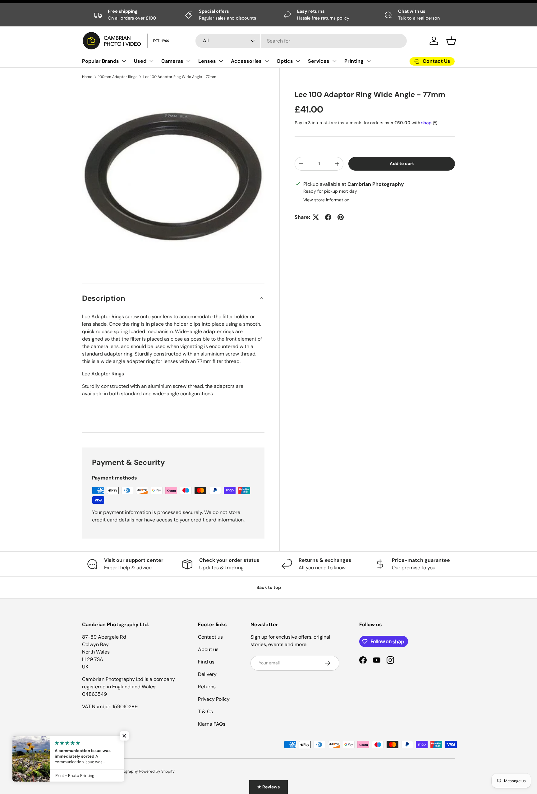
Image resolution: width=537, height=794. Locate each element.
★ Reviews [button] (268, 787)
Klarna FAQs (211, 724)
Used (140, 61)
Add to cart (402, 163)
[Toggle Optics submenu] (298, 61)
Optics (285, 61)
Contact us (210, 637)
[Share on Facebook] (328, 217)
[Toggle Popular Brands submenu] (124, 61)
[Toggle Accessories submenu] (266, 61)
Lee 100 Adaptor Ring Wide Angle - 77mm (179, 76)
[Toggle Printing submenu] (368, 61)
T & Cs (205, 711)
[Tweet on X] (316, 217)
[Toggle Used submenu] (151, 61)
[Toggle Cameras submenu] (188, 61)
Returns (207, 686)
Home (87, 76)
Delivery (207, 674)
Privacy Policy (214, 699)
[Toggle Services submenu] (334, 61)
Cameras (172, 61)
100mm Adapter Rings (117, 76)
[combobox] (301, 41)
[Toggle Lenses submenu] (221, 61)
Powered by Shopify (157, 771)
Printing (354, 61)
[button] (451, 41)
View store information (326, 200)
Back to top (268, 587)
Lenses (207, 61)
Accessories (246, 61)
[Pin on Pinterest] (340, 217)
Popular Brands (100, 61)
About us (208, 649)
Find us (206, 662)
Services (318, 61)
